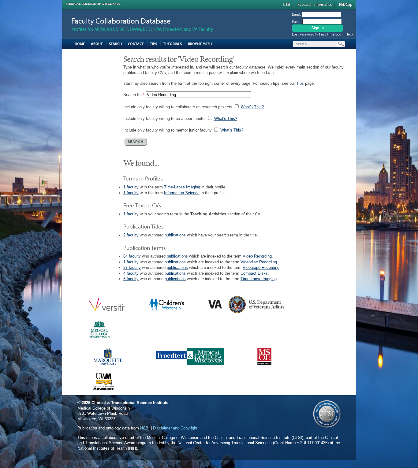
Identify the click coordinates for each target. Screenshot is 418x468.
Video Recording (257, 256)
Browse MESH (200, 43)
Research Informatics (314, 4)
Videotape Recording (261, 267)
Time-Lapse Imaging (182, 187)
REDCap (345, 4)
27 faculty (132, 267)
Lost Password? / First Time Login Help (322, 34)
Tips (153, 43)
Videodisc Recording (259, 262)
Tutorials (172, 43)
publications (175, 235)
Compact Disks (254, 273)
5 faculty (131, 279)
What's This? (252, 107)
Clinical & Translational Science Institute (129, 402)
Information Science (182, 193)
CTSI (286, 4)
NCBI (145, 428)
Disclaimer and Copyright (175, 428)
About (97, 43)
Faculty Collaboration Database (121, 20)
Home (80, 43)
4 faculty (131, 273)
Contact (136, 43)
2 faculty (131, 235)
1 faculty (131, 187)
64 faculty (132, 256)
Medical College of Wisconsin (93, 4)
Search (115, 43)
